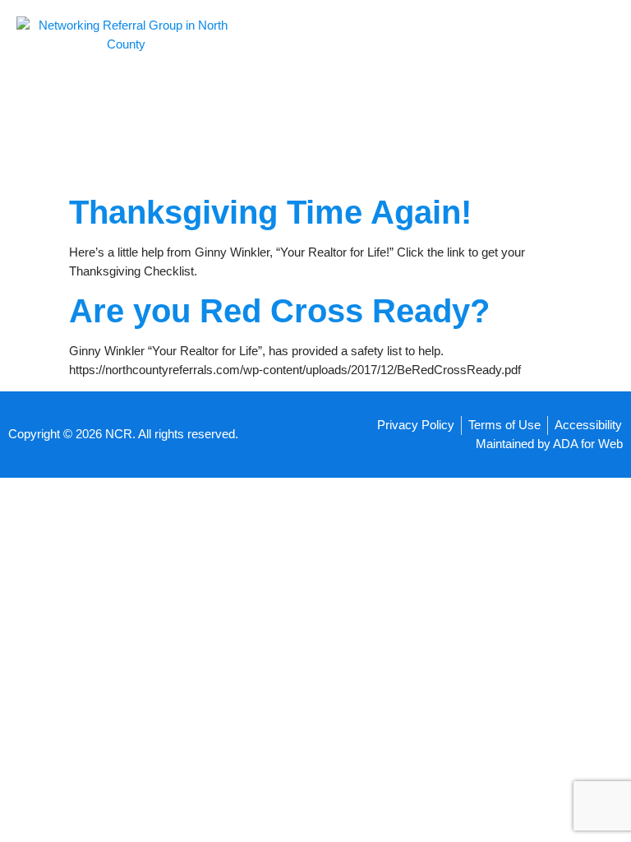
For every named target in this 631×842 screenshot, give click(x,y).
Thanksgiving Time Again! (270, 212)
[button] (394, 94)
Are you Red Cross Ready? (279, 311)
